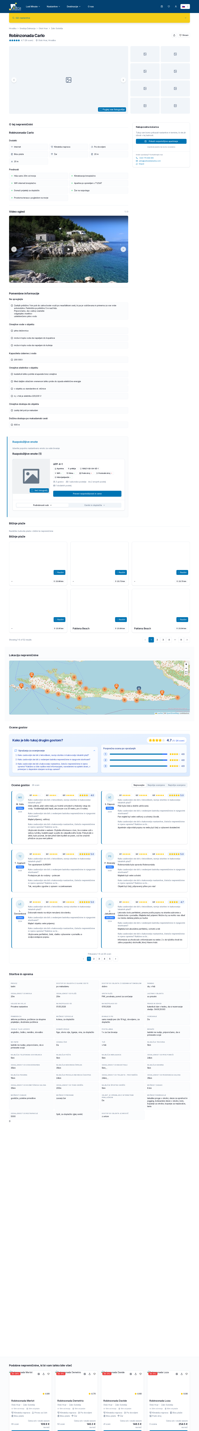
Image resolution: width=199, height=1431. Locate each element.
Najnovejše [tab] (139, 785)
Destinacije (72, 6)
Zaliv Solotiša (57, 28)
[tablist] (68, 505)
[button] (139, 689)
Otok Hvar (43, 28)
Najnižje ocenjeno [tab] (176, 785)
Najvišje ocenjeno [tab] (156, 785)
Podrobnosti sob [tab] (41, 505)
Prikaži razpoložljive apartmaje (163, 141)
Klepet (141, 164)
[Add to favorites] (48, 1374)
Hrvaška (12, 28)
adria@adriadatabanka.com (150, 161)
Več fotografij (41, 490)
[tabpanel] (99, 876)
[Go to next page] (187, 639)
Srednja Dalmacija (27, 28)
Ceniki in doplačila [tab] (93, 505)
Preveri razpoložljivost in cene (87, 493)
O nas (91, 6)
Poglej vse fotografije (114, 109)
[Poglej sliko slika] (145, 54)
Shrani (185, 35)
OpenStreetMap (172, 713)
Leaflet (160, 713)
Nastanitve (52, 6)
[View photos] (31, 476)
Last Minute (32, 6)
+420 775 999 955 (146, 158)
